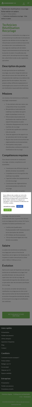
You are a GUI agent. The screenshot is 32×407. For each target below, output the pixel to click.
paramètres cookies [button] (9, 206)
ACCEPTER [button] (7, 210)
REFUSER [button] (19, 206)
